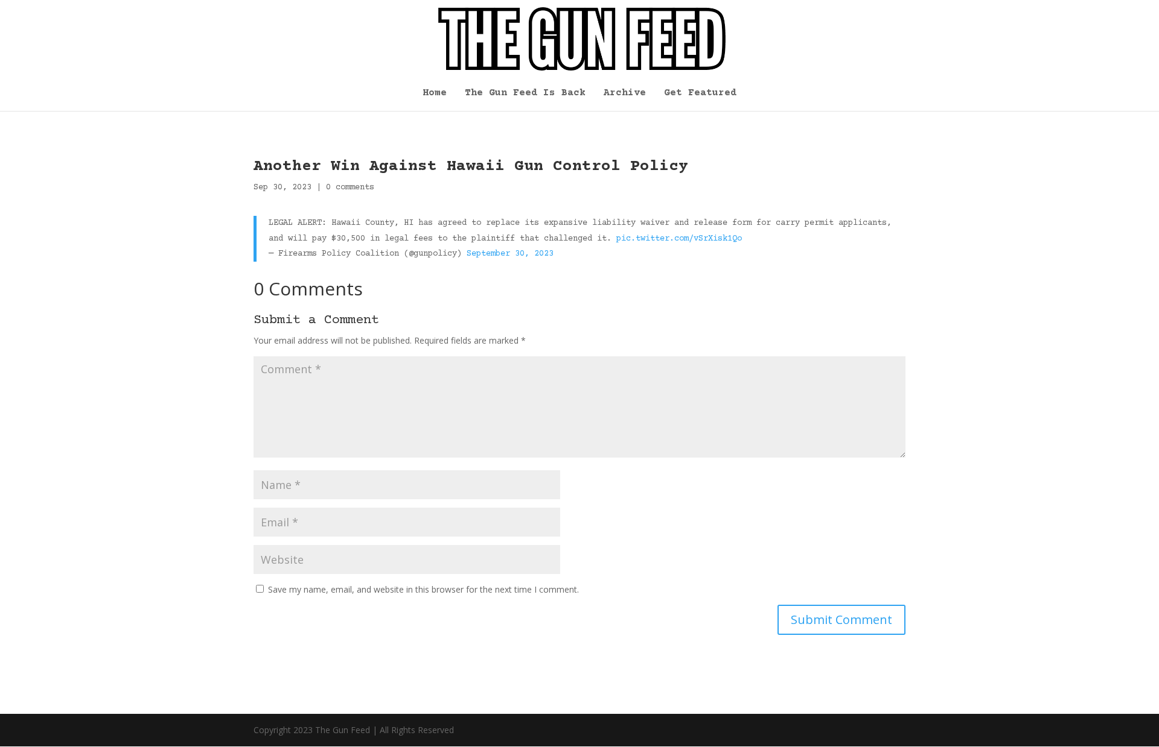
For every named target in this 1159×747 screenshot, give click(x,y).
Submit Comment (841, 619)
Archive (625, 93)
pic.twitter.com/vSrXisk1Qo (679, 239)
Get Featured (700, 93)
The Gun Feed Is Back (525, 93)
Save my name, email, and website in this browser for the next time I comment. (423, 589)
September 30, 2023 (510, 254)
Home (435, 93)
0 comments (350, 187)
